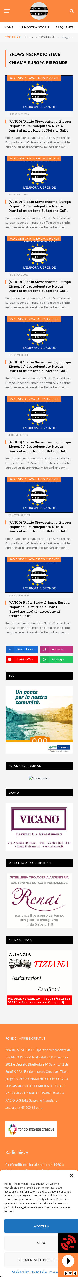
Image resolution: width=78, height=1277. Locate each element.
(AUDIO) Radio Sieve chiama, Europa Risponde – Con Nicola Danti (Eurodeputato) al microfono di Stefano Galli (39, 609)
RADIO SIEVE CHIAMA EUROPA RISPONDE (34, 78)
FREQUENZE (65, 27)
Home (9, 27)
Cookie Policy (20, 1272)
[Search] (71, 11)
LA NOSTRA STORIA (35, 27)
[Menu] (7, 11)
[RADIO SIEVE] (39, 11)
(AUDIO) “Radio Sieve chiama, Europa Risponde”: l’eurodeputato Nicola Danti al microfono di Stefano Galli (39, 125)
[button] (71, 1175)
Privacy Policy (39, 1272)
